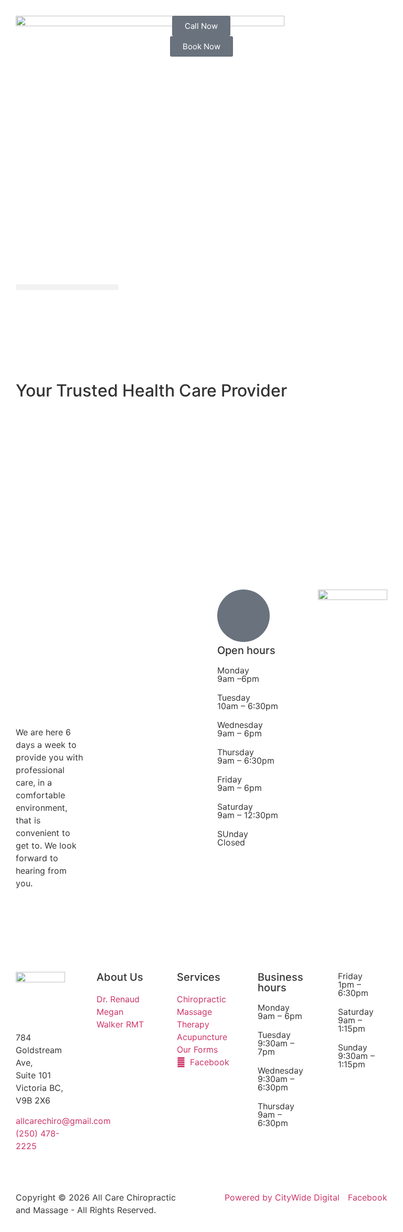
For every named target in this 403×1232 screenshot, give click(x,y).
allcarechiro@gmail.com (63, 1121)
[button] (67, 287)
